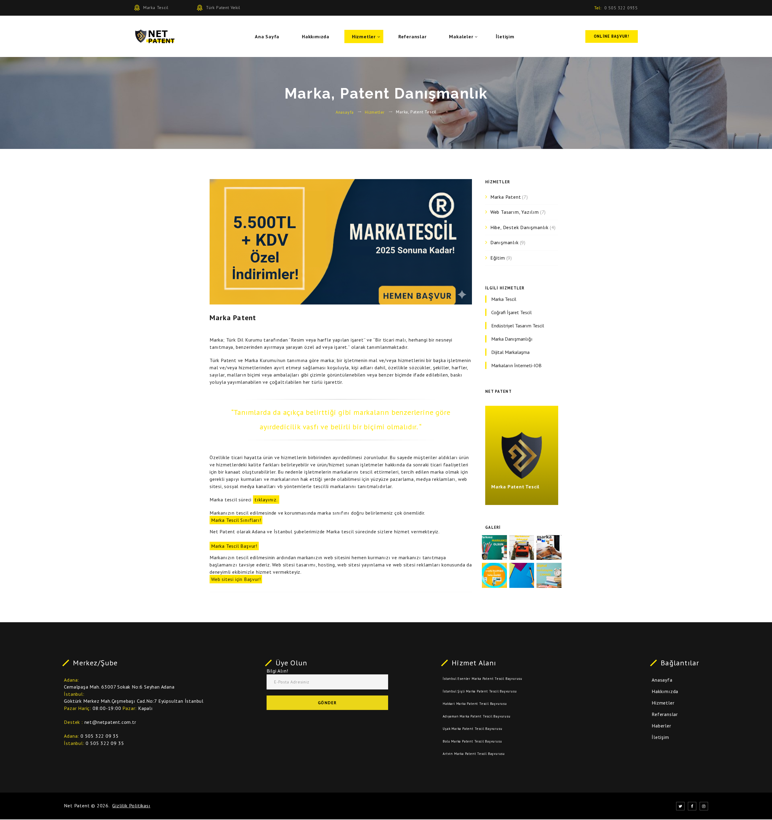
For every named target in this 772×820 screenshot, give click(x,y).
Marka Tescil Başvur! (234, 546)
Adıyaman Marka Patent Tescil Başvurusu (476, 716)
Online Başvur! (611, 36)
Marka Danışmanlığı (512, 339)
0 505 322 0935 (621, 8)
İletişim (505, 36)
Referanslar (412, 36)
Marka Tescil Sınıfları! (236, 520)
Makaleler (461, 36)
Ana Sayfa (267, 36)
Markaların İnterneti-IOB (516, 365)
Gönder (327, 702)
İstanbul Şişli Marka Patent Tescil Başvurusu (480, 691)
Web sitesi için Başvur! (236, 579)
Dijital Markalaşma (510, 352)
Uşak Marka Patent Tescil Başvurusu (472, 729)
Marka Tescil (503, 299)
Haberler (661, 726)
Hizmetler (364, 36)
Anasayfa (345, 112)
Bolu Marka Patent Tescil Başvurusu (472, 741)
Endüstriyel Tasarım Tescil (517, 326)
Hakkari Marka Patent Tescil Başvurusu (475, 704)
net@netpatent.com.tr (110, 722)
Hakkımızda (315, 36)
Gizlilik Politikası (131, 806)
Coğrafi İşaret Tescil (511, 312)
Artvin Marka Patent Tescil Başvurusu (474, 754)
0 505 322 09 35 (100, 736)
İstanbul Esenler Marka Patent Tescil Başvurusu (482, 678)
